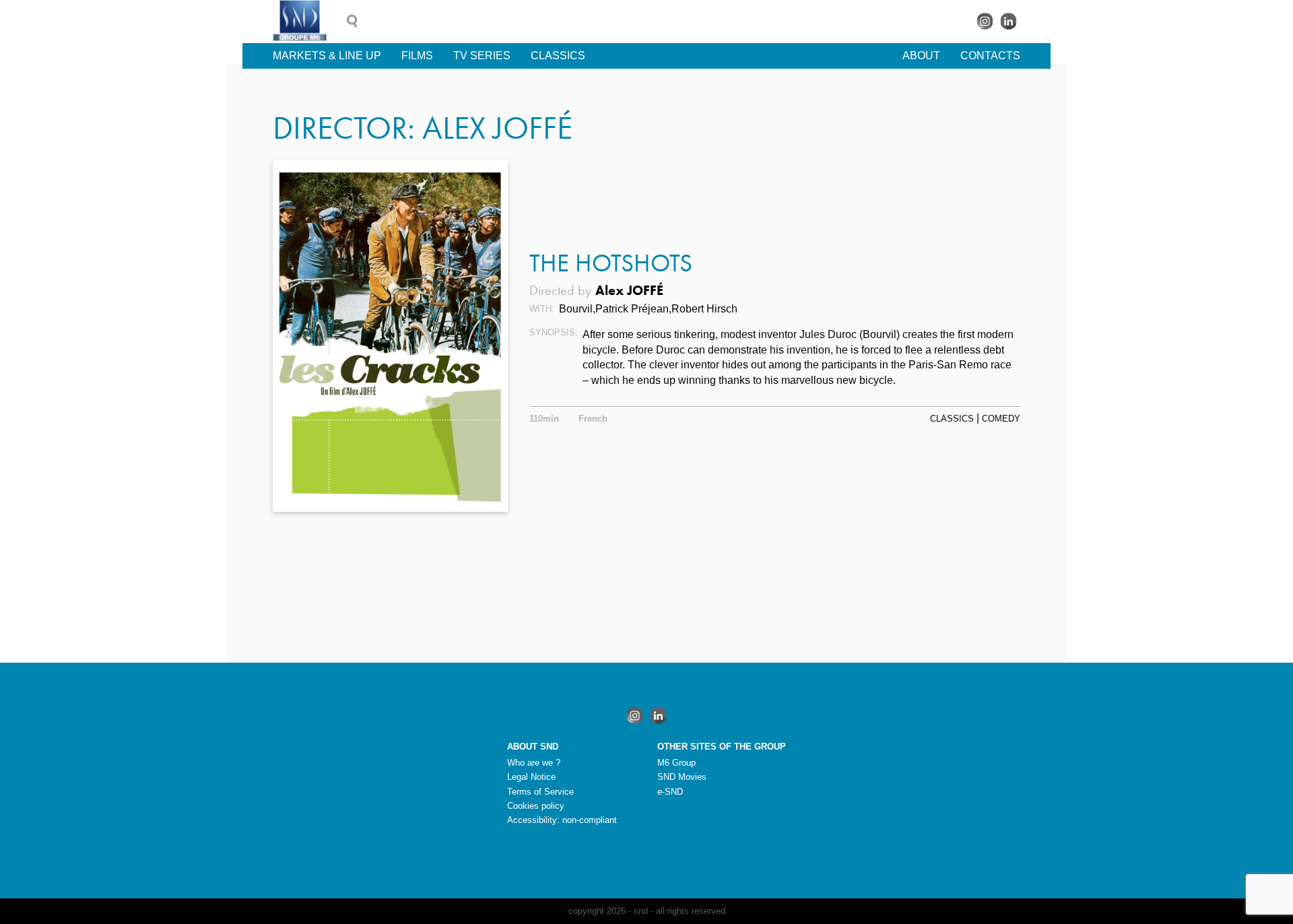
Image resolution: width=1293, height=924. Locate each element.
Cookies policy (535, 806)
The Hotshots (610, 263)
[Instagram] (984, 21)
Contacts (990, 55)
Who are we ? (533, 763)
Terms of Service (540, 792)
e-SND (670, 792)
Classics (558, 55)
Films (417, 55)
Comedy (1001, 419)
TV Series (481, 55)
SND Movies (681, 777)
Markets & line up (327, 55)
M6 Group (676, 763)
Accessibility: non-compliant (562, 820)
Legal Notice (531, 777)
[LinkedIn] (1008, 21)
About (921, 55)
